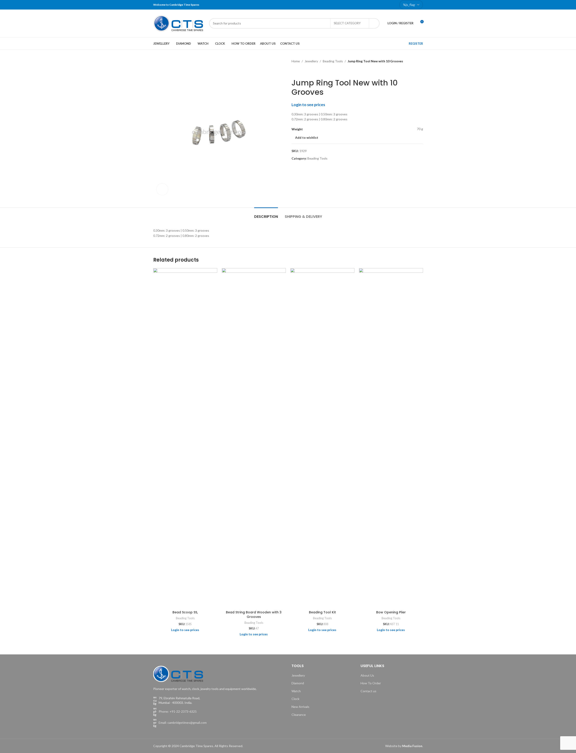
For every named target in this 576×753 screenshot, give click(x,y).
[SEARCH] (374, 23)
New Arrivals (300, 707)
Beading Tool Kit (322, 612)
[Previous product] (294, 71)
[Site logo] (179, 23)
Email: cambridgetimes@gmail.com (183, 722)
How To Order (371, 683)
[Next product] (305, 71)
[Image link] (178, 673)
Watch (296, 691)
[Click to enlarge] (162, 189)
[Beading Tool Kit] (322, 438)
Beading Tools (333, 61)
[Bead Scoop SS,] (185, 438)
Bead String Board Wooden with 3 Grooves (254, 614)
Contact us (368, 691)
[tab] (266, 214)
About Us (367, 675)
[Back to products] (299, 71)
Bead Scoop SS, (185, 612)
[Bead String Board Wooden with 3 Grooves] (254, 438)
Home (296, 61)
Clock (295, 699)
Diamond (298, 683)
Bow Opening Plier (391, 612)
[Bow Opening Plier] (391, 438)
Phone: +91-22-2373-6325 (178, 711)
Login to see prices (308, 104)
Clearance (299, 715)
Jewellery (311, 61)
